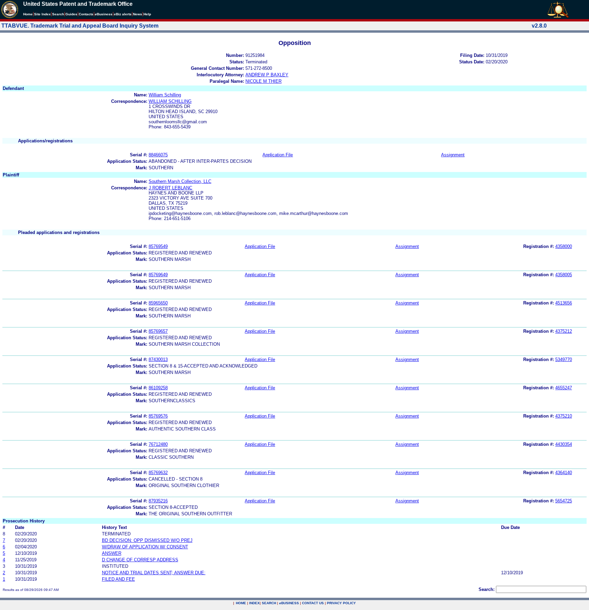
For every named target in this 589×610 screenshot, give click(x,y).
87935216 (158, 500)
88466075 (158, 154)
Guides (71, 14)
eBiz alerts (123, 14)
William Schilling (165, 94)
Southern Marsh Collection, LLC (180, 181)
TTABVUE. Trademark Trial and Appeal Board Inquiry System (79, 26)
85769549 (158, 246)
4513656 (563, 303)
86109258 (158, 387)
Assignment (453, 154)
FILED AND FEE (118, 579)
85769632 (158, 472)
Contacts (86, 14)
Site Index (42, 14)
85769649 (158, 274)
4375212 (563, 331)
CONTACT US (313, 603)
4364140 (563, 472)
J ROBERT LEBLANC (170, 187)
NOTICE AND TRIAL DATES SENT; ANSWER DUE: (154, 572)
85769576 (158, 416)
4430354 (563, 444)
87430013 (158, 359)
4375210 (563, 416)
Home (28, 14)
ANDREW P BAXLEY (266, 74)
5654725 (563, 500)
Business (103, 14)
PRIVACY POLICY (341, 603)
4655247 (563, 387)
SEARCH (269, 603)
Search (58, 14)
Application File (277, 154)
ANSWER (111, 553)
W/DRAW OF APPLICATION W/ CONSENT (145, 546)
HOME (241, 603)
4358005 (563, 274)
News (137, 14)
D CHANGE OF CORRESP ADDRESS (140, 559)
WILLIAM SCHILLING (170, 101)
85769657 (158, 331)
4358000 (563, 246)
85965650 (158, 303)
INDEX (254, 603)
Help (147, 14)
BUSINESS (289, 603)
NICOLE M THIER (263, 81)
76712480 (158, 444)
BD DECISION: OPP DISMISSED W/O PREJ (147, 540)
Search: (487, 589)
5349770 (563, 359)
